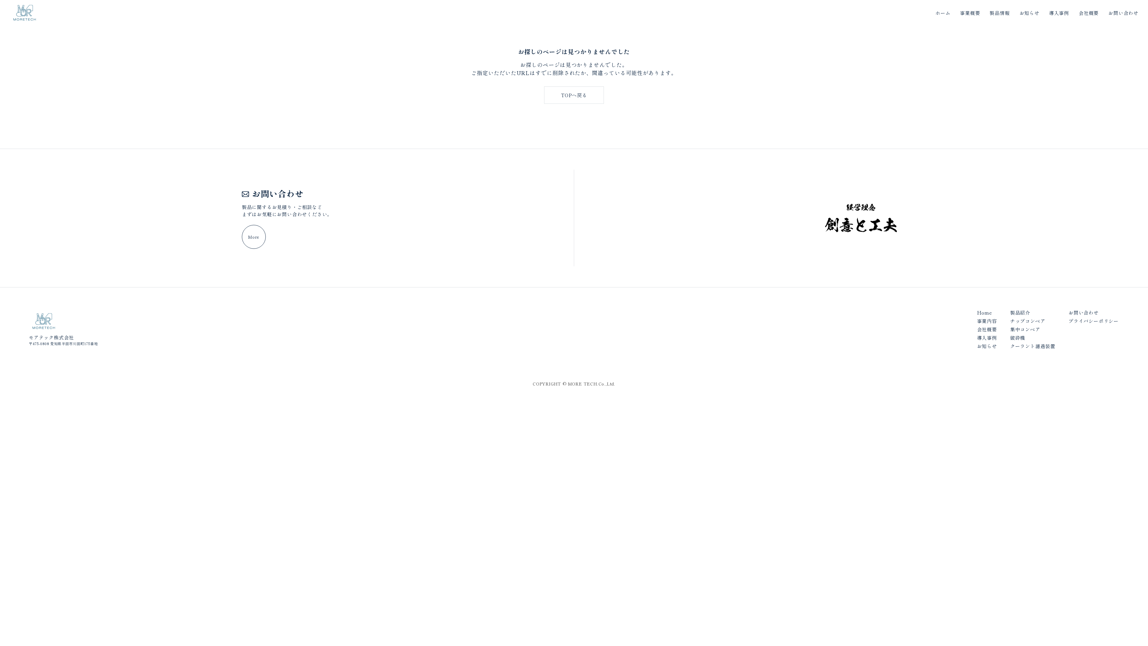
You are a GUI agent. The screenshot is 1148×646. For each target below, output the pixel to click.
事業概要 (970, 12)
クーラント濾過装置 (1032, 346)
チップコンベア (1027, 320)
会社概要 (1089, 12)
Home (984, 312)
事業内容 (987, 320)
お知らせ (1029, 12)
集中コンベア (1025, 329)
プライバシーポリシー (1093, 320)
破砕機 (1017, 337)
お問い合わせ (1123, 12)
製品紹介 (1020, 312)
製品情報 (1000, 12)
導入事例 (1059, 12)
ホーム (942, 12)
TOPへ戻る (574, 95)
